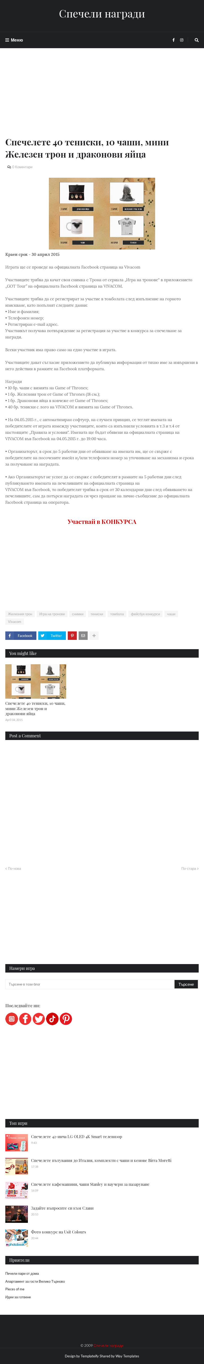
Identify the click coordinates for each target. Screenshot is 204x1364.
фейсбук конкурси (145, 614)
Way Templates (127, 1356)
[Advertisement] (102, 98)
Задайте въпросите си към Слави (62, 1208)
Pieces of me (14, 1289)
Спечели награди (102, 13)
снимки (77, 614)
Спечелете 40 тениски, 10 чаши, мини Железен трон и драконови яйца (35, 708)
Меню (17, 39)
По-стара (188, 868)
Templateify (90, 1356)
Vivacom (14, 621)
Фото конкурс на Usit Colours (58, 1231)
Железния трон (20, 614)
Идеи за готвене (18, 1297)
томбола (117, 614)
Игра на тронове (52, 614)
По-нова (14, 868)
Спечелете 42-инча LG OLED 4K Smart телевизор (76, 1136)
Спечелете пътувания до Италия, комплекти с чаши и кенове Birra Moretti (101, 1160)
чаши (171, 614)
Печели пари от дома (22, 1273)
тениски (97, 614)
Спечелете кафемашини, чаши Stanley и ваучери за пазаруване (90, 1184)
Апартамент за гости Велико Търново (35, 1281)
